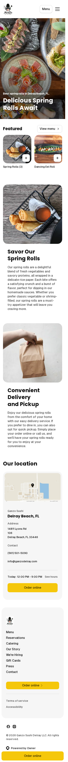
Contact (12, 672)
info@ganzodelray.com (22, 562)
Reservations (15, 638)
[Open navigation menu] (57, 9)
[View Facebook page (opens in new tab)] (8, 726)
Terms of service (17, 701)
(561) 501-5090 (18, 554)
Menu (46, 9)
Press (10, 666)
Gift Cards (13, 661)
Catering (12, 643)
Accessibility (14, 707)
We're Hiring (14, 655)
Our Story (13, 649)
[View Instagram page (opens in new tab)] (14, 726)
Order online (32, 588)
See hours (51, 576)
